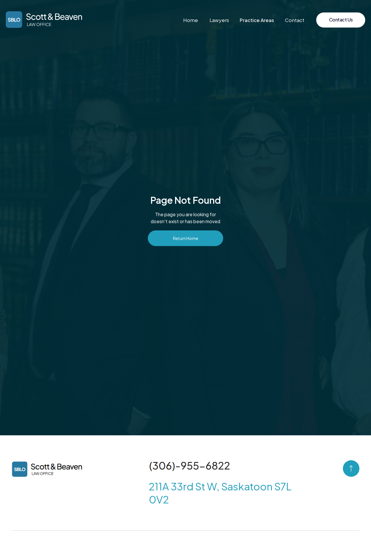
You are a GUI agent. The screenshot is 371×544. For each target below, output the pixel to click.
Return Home (185, 238)
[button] (257, 20)
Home (190, 20)
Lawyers (219, 20)
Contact (294, 20)
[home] (44, 19)
